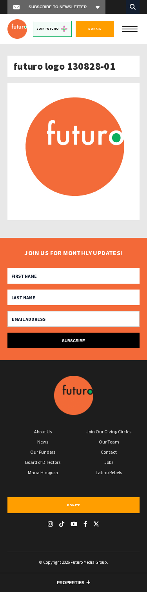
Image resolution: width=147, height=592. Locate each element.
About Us (43, 431)
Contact (109, 452)
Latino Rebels (109, 472)
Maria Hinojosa (43, 472)
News (42, 442)
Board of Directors (42, 462)
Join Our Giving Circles (108, 431)
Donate (94, 29)
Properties (70, 582)
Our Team (109, 442)
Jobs (108, 462)
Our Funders (42, 452)
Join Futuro (48, 29)
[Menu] (130, 28)
